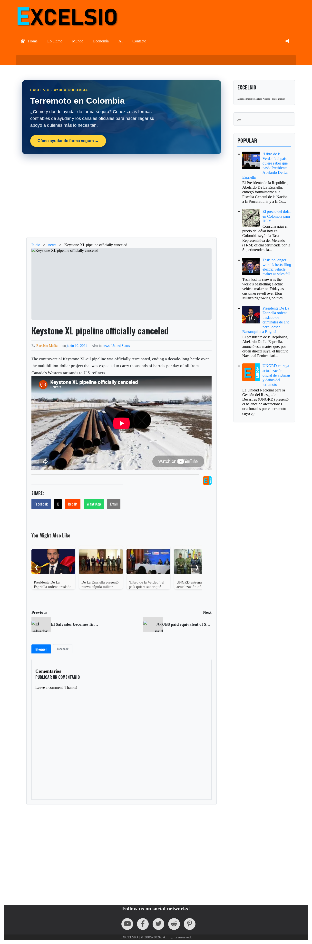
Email (113, 503)
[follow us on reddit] (174, 924)
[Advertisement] (121, 196)
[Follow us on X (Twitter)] (158, 924)
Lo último (54, 41)
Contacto (139, 41)
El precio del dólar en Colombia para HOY (277, 216)
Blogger (41, 649)
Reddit (73, 503)
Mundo (77, 41)
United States (120, 346)
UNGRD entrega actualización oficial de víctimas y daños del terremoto (276, 375)
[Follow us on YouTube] (127, 924)
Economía (101, 41)
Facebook (41, 503)
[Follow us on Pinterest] (189, 924)
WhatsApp (94, 503)
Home (32, 41)
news (106, 346)
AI (120, 41)
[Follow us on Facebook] (143, 924)
